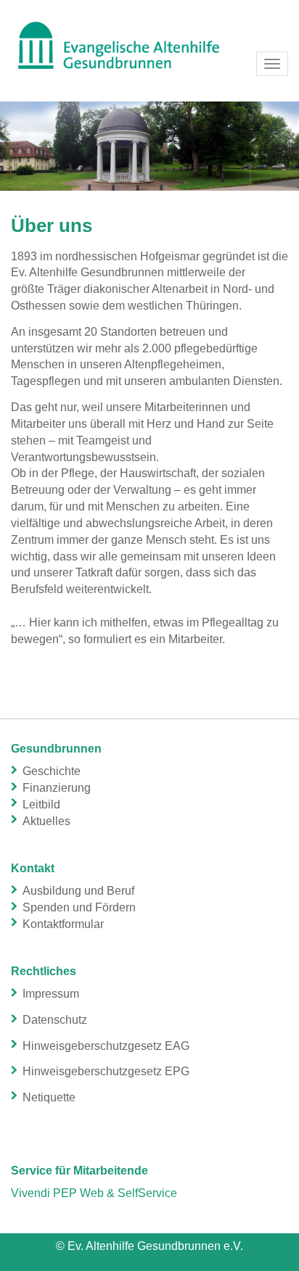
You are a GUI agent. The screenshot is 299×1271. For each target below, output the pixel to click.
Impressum (50, 994)
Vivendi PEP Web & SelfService (94, 1193)
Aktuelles (46, 821)
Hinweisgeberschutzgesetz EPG (105, 1071)
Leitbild (41, 804)
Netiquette (48, 1097)
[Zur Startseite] (149, 43)
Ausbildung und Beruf (78, 891)
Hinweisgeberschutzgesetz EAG (105, 1046)
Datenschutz (54, 1020)
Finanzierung (56, 788)
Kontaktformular (63, 924)
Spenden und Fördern (79, 907)
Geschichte (51, 771)
